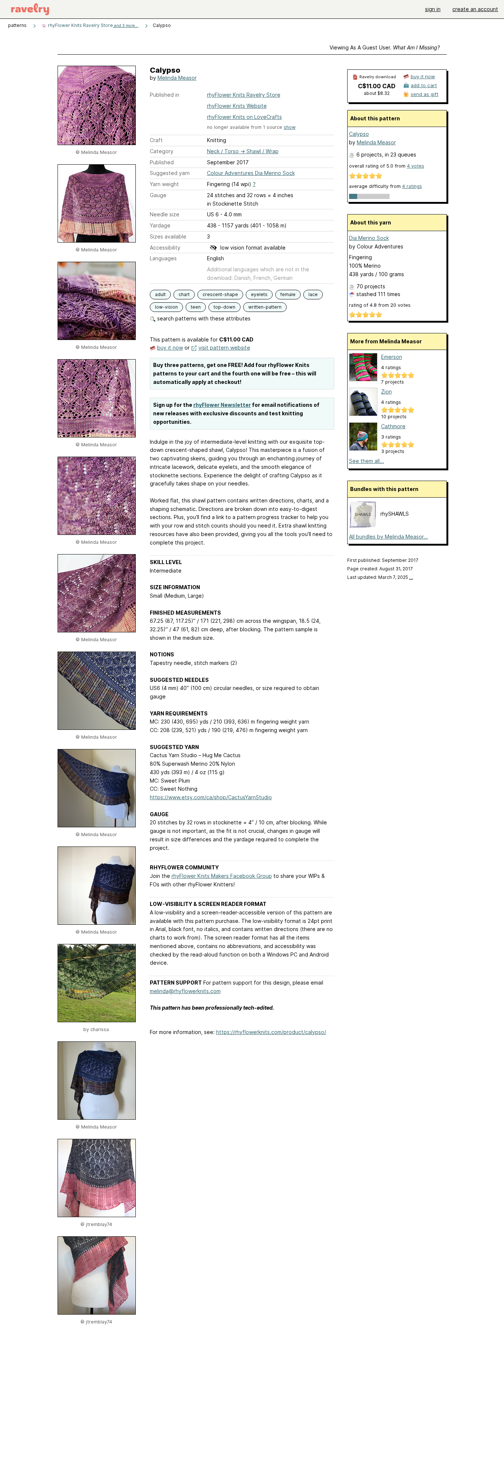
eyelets (259, 294)
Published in (164, 95)
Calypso (359, 134)
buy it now (170, 347)
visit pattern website (224, 347)
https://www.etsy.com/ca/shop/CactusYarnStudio (211, 797)
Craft (156, 140)
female (288, 294)
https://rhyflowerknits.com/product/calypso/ (271, 1032)
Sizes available (168, 236)
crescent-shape (220, 294)
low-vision (166, 307)
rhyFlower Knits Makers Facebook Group (222, 876)
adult (160, 294)
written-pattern (265, 307)
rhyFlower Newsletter (222, 405)
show (290, 127)
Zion (386, 391)
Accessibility (165, 247)
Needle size (164, 214)
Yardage (160, 225)
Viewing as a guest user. (384, 47)
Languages (163, 258)
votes (415, 166)
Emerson (391, 357)
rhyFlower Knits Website (237, 106)
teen (196, 307)
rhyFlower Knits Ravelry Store (92, 25)
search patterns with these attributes (203, 318)
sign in (433, 9)
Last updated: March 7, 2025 (380, 577)
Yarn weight (164, 184)
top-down (224, 307)
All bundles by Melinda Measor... (388, 536)
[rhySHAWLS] (363, 526)
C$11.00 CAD (377, 86)
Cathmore (393, 426)
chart (184, 294)
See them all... (366, 461)
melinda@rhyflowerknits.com (185, 991)
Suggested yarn (170, 173)
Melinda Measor (177, 78)
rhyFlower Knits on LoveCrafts (244, 117)
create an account (475, 9)
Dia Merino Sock (369, 238)
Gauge (158, 195)
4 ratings (412, 186)
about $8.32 (377, 93)
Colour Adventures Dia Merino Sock (251, 173)
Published (162, 162)
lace (313, 294)
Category (161, 151)
